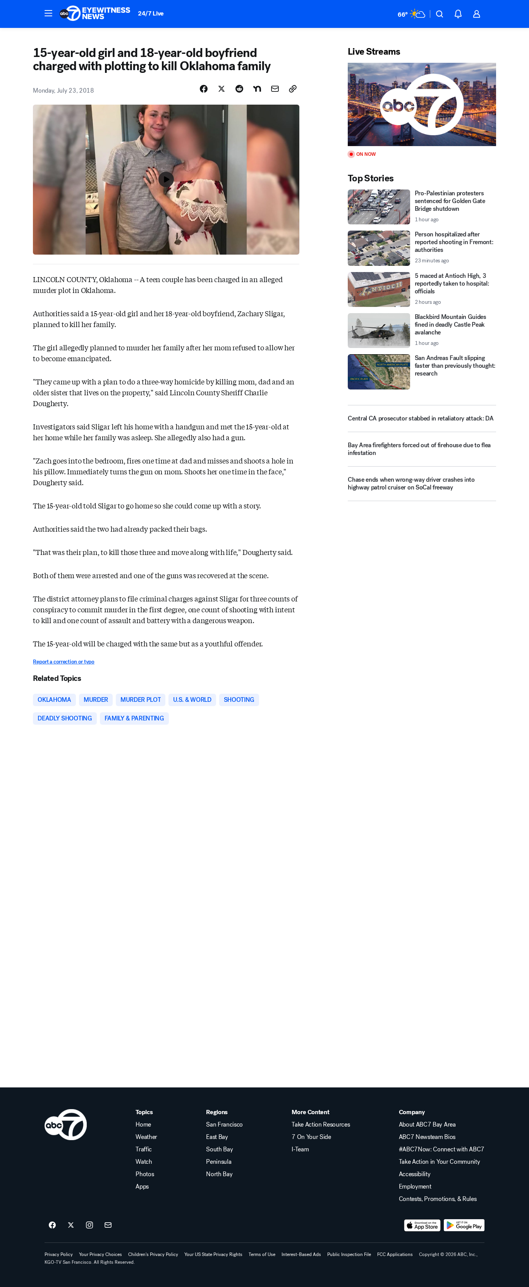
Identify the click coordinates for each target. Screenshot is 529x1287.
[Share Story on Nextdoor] (257, 88)
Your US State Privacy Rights (213, 1254)
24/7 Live (151, 13)
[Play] (422, 104)
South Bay (219, 1149)
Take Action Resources (321, 1125)
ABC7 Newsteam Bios (427, 1137)
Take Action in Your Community (439, 1162)
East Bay (217, 1137)
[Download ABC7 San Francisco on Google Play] (464, 1225)
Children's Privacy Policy (153, 1254)
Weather (146, 1137)
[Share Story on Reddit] (239, 88)
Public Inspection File (349, 1254)
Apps (142, 1187)
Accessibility (415, 1174)
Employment (415, 1187)
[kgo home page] (66, 1124)
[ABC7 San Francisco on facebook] (52, 1225)
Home (143, 1125)
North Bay (219, 1174)
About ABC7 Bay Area (427, 1125)
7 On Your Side (311, 1137)
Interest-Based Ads (301, 1254)
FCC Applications (395, 1254)
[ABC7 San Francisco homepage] (95, 13)
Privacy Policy (59, 1254)
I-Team (300, 1149)
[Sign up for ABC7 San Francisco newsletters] (108, 1225)
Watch (144, 1162)
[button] (48, 13)
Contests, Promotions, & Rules (438, 1199)
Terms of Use (262, 1254)
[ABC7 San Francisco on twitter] (71, 1225)
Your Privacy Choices (100, 1254)
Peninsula (218, 1162)
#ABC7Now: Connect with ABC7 (441, 1149)
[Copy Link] (292, 88)
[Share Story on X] (221, 88)
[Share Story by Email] (275, 88)
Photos (145, 1174)
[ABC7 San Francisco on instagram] (89, 1225)
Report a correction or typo (63, 661)
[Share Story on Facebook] (203, 88)
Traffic (144, 1149)
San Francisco (224, 1125)
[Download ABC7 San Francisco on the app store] (422, 1225)
